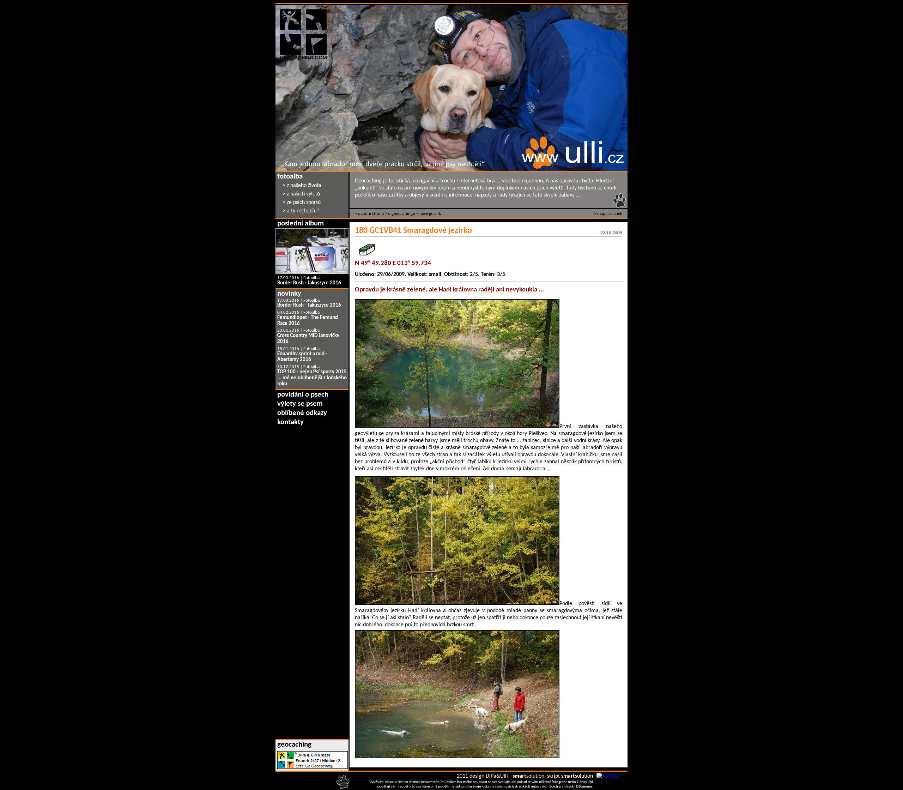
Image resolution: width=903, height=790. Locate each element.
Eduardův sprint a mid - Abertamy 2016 (302, 357)
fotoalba (290, 176)
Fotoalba (311, 278)
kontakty (290, 422)
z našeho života (304, 185)
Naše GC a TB (430, 213)
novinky (289, 293)
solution (528, 776)
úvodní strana (371, 213)
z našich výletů (303, 194)
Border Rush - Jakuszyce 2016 (309, 283)
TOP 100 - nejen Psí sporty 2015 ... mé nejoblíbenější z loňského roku (312, 378)
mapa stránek (609, 213)
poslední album (300, 223)
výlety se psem (300, 404)
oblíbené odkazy (302, 413)
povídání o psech (302, 394)
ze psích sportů (304, 202)
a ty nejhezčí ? (303, 211)
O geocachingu (401, 213)
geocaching (294, 744)
